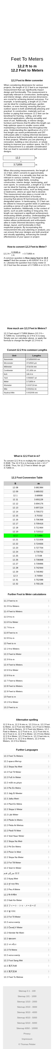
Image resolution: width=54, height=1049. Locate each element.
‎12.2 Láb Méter (11, 814)
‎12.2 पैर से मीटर (10, 895)
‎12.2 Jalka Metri (11, 798)
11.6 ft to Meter (11, 622)
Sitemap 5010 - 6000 (27, 1023)
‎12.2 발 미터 (9, 911)
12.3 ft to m (9, 659)
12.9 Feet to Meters (13, 691)
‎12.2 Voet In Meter (12, 868)
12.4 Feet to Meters (13, 665)
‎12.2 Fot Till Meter (12, 862)
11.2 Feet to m (11, 601)
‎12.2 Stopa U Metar (13, 809)
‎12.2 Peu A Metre (12, 889)
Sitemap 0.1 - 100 (27, 991)
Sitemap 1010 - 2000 (27, 1001)
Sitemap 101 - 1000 (27, 996)
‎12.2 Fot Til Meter (12, 917)
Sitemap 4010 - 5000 (27, 1017)
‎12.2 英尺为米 (10, 966)
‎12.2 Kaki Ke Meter (13, 900)
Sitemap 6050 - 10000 (27, 1028)
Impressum (27, 1039)
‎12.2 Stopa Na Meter (14, 857)
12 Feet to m (10, 643)
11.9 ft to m (9, 638)
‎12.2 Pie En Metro (12, 788)
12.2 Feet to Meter (12, 654)
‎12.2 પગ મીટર (10, 944)
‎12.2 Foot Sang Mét (13, 960)
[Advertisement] (27, 26)
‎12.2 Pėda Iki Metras (13, 825)
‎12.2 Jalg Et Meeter (13, 793)
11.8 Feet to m (11, 633)
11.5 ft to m (9, 617)
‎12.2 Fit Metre (10, 950)
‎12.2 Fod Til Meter (12, 772)
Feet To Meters (27, 59)
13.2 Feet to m (11, 707)
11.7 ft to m (9, 627)
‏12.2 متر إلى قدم (11, 873)
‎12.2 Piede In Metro (13, 820)
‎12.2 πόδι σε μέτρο (13, 782)
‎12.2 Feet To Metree (13, 977)
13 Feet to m (10, 697)
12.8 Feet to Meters (13, 686)
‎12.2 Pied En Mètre (13, 804)
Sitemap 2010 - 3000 (27, 1007)
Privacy (27, 1033)
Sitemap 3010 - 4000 (27, 1012)
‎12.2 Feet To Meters (13, 756)
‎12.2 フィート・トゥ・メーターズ (20, 905)
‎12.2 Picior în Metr (12, 852)
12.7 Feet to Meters (13, 681)
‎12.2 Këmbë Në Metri (14, 933)
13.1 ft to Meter (11, 702)
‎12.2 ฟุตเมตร (10, 938)
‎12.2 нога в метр (12, 922)
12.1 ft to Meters (11, 649)
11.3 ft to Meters (11, 606)
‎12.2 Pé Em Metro (12, 846)
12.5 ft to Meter (11, 670)
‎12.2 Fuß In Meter (12, 777)
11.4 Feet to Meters (13, 611)
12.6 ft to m (9, 675)
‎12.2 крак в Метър (12, 761)
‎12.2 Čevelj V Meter (13, 927)
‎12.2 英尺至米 (10, 971)
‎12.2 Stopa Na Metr (13, 766)
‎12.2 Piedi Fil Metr (12, 830)
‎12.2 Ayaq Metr (11, 878)
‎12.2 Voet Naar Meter (14, 836)
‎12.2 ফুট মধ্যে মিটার (11, 884)
